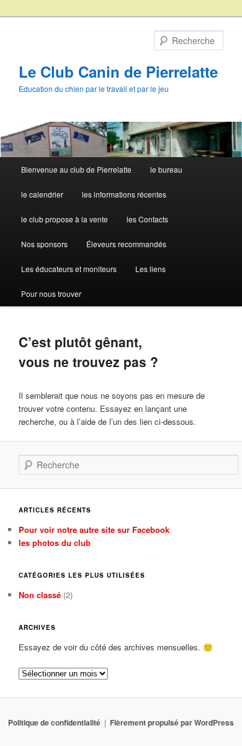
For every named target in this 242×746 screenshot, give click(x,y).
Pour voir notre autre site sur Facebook (94, 529)
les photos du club (55, 542)
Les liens (150, 268)
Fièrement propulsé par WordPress (172, 722)
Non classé (40, 595)
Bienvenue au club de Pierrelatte (76, 169)
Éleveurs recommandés (126, 244)
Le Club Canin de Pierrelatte (118, 71)
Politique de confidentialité (54, 722)
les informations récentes (124, 194)
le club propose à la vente (64, 219)
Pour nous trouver (51, 293)
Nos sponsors (44, 244)
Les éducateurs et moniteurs (69, 268)
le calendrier (42, 194)
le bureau (166, 169)
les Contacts (147, 219)
